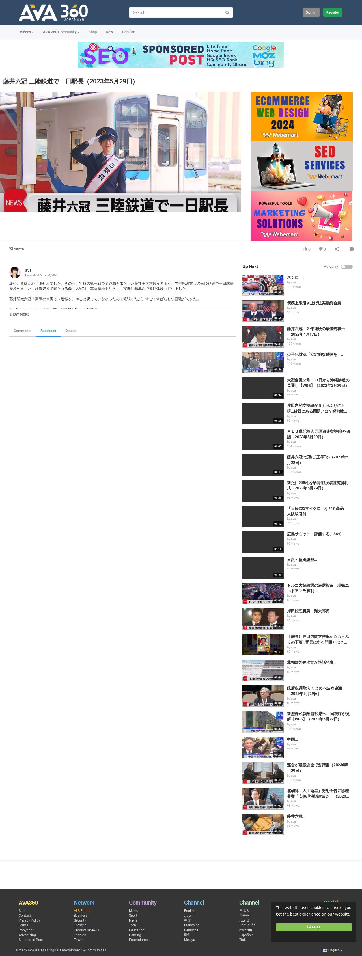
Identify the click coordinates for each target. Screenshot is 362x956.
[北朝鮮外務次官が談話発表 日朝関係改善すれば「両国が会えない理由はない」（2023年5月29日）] (263, 670)
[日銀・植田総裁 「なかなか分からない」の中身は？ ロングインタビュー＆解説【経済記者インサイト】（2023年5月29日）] (263, 568)
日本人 (244, 911)
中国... (292, 739)
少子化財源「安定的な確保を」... (315, 354)
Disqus (70, 331)
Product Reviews (86, 930)
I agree (314, 927)
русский (245, 930)
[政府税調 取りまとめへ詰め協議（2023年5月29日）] (263, 696)
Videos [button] (25, 32)
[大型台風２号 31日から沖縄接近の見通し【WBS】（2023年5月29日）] (263, 388)
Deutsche (191, 930)
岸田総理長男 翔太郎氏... (310, 611)
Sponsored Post (31, 940)
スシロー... (296, 277)
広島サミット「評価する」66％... (316, 534)
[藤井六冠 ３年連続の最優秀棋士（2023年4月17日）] (263, 337)
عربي (188, 916)
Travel (78, 940)
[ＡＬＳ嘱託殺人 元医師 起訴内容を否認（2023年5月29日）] (263, 439)
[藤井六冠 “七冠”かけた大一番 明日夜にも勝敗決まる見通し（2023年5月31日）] (263, 824)
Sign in (311, 12)
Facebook (48, 331)
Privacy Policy (29, 920)
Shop (93, 32)
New (109, 32)
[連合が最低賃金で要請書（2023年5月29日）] (263, 773)
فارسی (244, 920)
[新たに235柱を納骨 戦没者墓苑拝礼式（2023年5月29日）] (263, 491)
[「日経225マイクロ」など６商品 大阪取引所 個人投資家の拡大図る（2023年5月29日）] (263, 516)
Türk (242, 940)
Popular (128, 32)
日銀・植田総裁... (302, 559)
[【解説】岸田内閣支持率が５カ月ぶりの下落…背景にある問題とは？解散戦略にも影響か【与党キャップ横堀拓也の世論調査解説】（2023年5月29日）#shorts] (263, 644)
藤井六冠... (296, 816)
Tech (132, 925)
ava (28, 270)
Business (80, 916)
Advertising (27, 935)
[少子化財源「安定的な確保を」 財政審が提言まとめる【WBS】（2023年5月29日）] (263, 362)
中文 (187, 920)
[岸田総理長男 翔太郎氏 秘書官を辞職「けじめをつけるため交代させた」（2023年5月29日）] (263, 619)
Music (133, 911)
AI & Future (82, 911)
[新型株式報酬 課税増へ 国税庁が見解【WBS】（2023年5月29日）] (263, 722)
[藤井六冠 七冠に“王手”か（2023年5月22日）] (263, 465)
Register (332, 12)
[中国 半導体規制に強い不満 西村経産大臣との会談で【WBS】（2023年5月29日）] (263, 747)
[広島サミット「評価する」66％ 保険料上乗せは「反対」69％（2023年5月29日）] (263, 542)
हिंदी (186, 935)
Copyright (26, 930)
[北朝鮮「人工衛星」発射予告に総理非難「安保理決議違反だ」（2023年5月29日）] (263, 799)
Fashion (80, 935)
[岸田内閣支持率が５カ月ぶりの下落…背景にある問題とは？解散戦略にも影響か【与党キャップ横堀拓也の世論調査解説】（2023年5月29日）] (263, 413)
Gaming (135, 935)
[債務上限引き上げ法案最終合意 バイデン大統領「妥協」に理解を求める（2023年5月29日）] (263, 311)
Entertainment (140, 940)
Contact (25, 916)
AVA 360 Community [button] (60, 32)
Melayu (189, 940)
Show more (19, 314)
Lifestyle (80, 925)
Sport (133, 916)
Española (246, 935)
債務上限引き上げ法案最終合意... (315, 303)
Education (137, 930)
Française (191, 925)
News (133, 920)
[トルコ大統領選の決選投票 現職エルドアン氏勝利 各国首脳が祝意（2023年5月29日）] (263, 593)
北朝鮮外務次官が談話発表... (312, 662)
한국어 (244, 916)
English (189, 911)
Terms (23, 925)
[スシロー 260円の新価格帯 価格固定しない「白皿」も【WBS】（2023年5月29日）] (263, 285)
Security (80, 920)
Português (247, 925)
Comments (22, 331)
